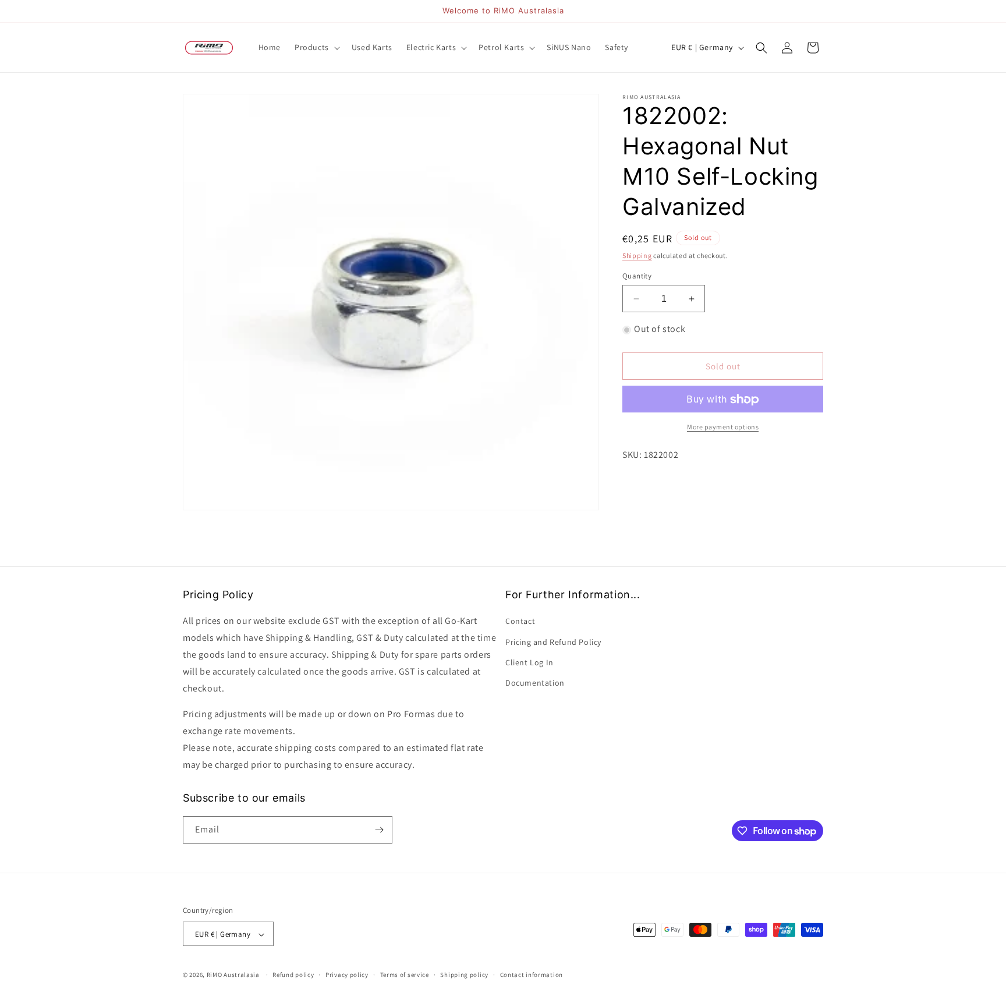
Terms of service (404, 975)
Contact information (531, 975)
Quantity (636, 276)
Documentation (535, 683)
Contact (520, 621)
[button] (316, 47)
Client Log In (529, 662)
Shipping (637, 255)
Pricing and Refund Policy (553, 642)
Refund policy (293, 975)
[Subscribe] (379, 830)
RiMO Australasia (233, 975)
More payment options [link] (723, 427)
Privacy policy (347, 975)
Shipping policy (464, 975)
